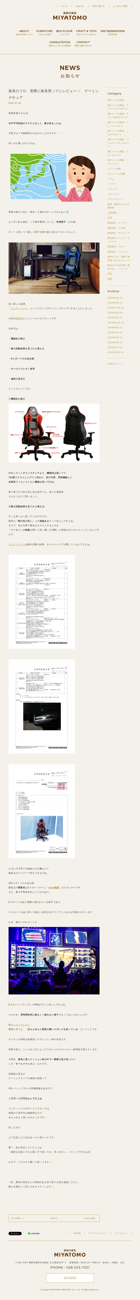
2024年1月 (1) (115, 347)
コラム (111, 179)
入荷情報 (112, 213)
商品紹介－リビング (118, 252)
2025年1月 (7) (115, 317)
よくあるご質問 (120, 6)
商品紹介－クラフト (118, 223)
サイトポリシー (121, 1233)
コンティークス (19, 308)
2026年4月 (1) (115, 303)
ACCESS (70, 1278)
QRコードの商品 (116, 100)
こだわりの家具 (44, 30)
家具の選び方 (98, 6)
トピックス (113, 194)
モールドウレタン (20, 1024)
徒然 (110, 279)
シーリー (112, 184)
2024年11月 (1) (116, 322)
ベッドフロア (64, 30)
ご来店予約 (112, 30)
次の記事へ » (18, 1218)
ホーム (65, 6)
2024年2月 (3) (115, 342)
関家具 (19, 318)
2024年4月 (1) (115, 332)
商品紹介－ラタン (116, 246)
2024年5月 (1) (115, 327)
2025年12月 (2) (116, 308)
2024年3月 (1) (115, 337)
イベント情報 (114, 168)
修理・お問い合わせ (83, 41)
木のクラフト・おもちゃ (86, 30)
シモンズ (112, 189)
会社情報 (77, 1233)
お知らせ (80, 6)
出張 (110, 218)
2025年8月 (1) (115, 313)
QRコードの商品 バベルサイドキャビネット (119, 143)
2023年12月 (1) (116, 352)
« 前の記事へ (90, 1218)
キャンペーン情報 (116, 174)
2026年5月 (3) (115, 298)
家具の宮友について (24, 30)
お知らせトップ (115, 363)
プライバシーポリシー (97, 1233)
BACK (54, 1218)
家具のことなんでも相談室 (60, 41)
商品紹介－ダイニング (119, 233)
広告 (110, 274)
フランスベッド (115, 199)
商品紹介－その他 (116, 228)
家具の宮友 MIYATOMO (70, 16)
